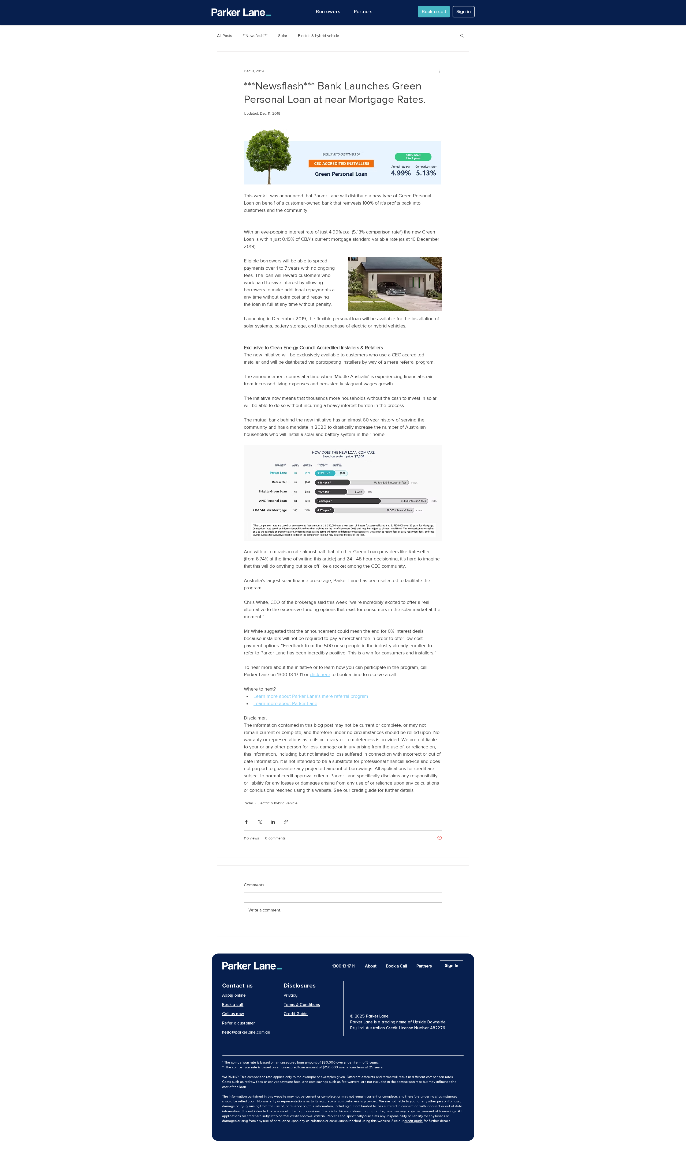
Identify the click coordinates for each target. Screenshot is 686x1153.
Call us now (233, 1013)
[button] (328, 11)
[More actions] (439, 71)
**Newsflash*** (255, 35)
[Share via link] (285, 821)
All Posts (224, 35)
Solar (282, 35)
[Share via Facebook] (246, 821)
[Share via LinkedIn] (272, 821)
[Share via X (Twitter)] (259, 821)
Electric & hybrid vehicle (318, 35)
